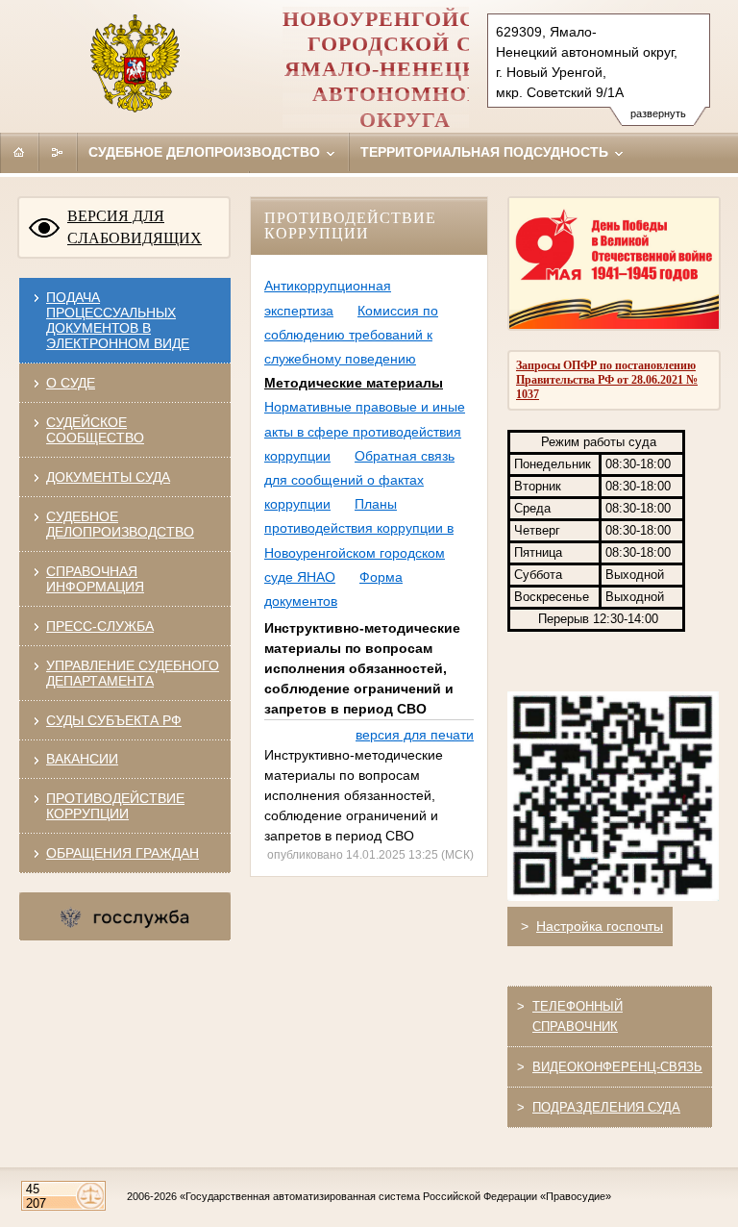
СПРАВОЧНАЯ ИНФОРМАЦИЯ (95, 578)
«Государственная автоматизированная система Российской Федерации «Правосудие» (395, 1196)
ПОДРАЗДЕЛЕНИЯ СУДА (606, 1107)
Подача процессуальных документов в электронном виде (117, 320)
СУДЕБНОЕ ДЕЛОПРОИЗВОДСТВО (120, 524)
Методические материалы (353, 382)
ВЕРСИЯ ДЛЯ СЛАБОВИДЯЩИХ (134, 227)
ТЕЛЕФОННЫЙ (577, 1006)
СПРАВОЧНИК (575, 1026)
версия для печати (415, 734)
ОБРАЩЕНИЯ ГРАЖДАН (122, 853)
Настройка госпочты (599, 926)
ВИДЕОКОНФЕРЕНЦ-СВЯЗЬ (617, 1067)
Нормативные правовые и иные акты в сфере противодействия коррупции (364, 431)
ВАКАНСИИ (82, 758)
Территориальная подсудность (486, 152)
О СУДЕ (70, 382)
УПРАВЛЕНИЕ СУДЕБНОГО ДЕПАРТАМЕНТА (132, 673)
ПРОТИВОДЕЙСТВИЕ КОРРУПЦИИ (115, 805)
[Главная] (19, 152)
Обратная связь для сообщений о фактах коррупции (359, 480)
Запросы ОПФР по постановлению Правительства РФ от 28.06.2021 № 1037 (607, 380)
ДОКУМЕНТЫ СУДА (108, 477)
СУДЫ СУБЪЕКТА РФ (114, 720)
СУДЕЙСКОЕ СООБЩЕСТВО (95, 429)
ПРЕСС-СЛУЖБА (100, 626)
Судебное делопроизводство (206, 152)
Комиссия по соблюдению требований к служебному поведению (351, 334)
